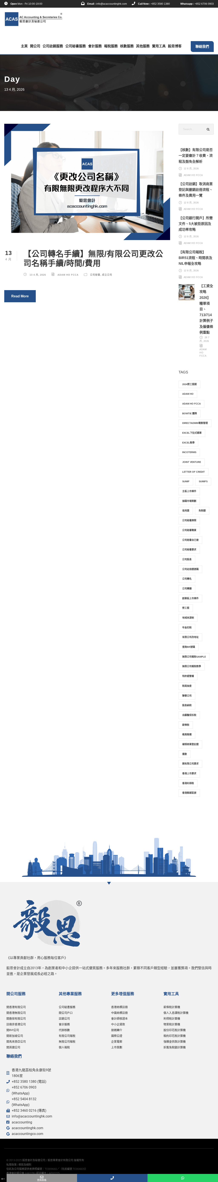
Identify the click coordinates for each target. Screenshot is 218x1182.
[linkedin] (56, 3)
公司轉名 (187, 578)
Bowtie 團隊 (189, 413)
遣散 (184, 754)
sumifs (203, 481)
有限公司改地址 (190, 637)
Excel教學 (188, 442)
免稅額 (202, 510)
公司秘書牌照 (189, 520)
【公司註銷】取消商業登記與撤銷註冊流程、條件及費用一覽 (196, 189)
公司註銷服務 (53, 46)
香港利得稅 (188, 783)
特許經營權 (188, 676)
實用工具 (159, 46)
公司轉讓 (187, 588)
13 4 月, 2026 (38, 275)
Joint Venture (191, 462)
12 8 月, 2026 (191, 168)
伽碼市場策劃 (189, 501)
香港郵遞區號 (189, 793)
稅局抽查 (187, 686)
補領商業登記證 (190, 744)
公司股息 (187, 559)
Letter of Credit (193, 472)
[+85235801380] (112, 1178)
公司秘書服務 (75, 46)
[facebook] (50, 3)
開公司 (35, 46)
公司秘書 (95, 275)
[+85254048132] (183, 1178)
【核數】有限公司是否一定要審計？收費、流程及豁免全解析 (196, 155)
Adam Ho (188, 394)
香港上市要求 (189, 773)
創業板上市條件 (190, 598)
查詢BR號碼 (188, 647)
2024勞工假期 (189, 384)
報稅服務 (111, 46)
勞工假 (185, 608)
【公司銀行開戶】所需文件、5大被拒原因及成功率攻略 (196, 223)
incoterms (189, 452)
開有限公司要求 (190, 763)
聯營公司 (187, 695)
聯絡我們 (202, 46)
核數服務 (127, 46)
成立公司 (107, 275)
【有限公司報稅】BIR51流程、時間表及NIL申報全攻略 (195, 257)
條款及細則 (25, 1164)
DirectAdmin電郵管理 (195, 423)
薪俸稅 (185, 725)
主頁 (24, 46)
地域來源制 (188, 617)
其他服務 (143, 46)
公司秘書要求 (189, 549)
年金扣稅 (187, 627)
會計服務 (95, 46)
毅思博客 (175, 46)
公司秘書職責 (189, 530)
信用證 (185, 510)
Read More (20, 296)
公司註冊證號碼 (190, 569)
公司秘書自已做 (190, 540)
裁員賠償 (187, 734)
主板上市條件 (189, 491)
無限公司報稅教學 (191, 666)
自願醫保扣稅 (189, 715)
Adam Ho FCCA (68, 275)
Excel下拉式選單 (192, 433)
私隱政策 (11, 1164)
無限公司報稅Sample (194, 656)
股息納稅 (187, 705)
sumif (185, 481)
